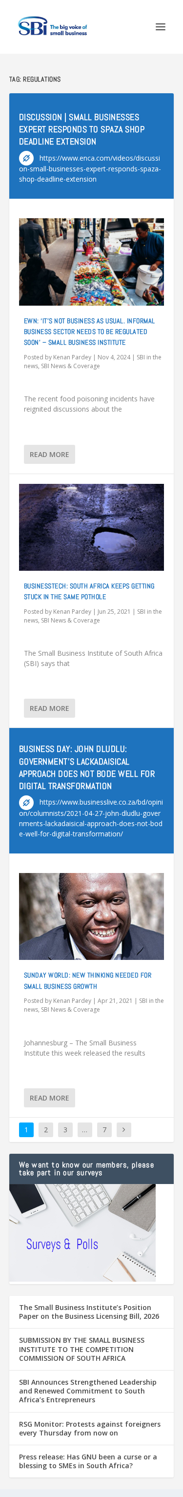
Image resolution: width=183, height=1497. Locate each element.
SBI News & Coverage (70, 366)
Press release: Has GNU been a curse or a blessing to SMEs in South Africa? (88, 1461)
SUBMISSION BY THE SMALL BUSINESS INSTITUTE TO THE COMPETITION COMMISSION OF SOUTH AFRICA (81, 1348)
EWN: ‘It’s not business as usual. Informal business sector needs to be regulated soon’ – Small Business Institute (89, 331)
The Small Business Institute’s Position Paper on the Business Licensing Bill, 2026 (89, 1312)
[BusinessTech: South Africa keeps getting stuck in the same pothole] (91, 527)
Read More (49, 454)
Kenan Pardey (72, 357)
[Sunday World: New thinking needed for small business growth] (91, 916)
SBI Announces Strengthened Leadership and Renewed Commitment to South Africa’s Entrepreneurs (88, 1390)
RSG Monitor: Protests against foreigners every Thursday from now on (90, 1428)
